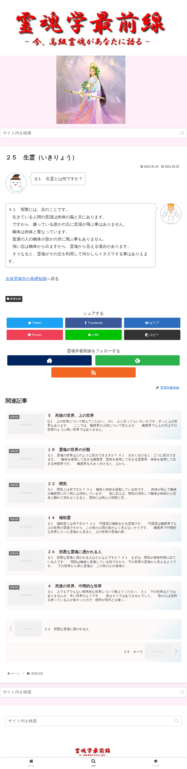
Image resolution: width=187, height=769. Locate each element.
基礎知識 (15, 298)
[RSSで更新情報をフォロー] (93, 372)
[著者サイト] (49, 360)
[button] (182, 132)
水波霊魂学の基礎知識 (26, 278)
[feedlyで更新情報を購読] (137, 360)
